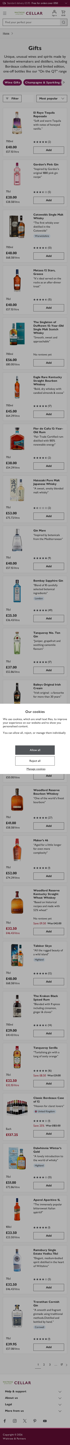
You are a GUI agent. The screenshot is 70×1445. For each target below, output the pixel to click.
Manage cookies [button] (36, 769)
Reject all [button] (35, 761)
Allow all (35, 750)
